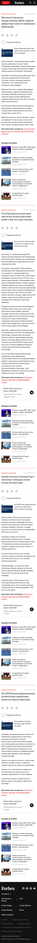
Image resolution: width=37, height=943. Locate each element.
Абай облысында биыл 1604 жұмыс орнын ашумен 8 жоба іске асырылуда (24, 51)
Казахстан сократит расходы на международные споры (16, 379)
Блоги (21, 910)
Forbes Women (7, 910)
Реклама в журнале (24, 923)
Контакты (4, 920)
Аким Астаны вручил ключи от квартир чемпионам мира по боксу (18, 131)
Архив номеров (7, 915)
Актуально (5, 894)
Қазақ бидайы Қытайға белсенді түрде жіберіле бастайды (22, 723)
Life (20, 898)
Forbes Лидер (6, 905)
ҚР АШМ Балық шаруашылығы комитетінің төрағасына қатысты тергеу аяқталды (25, 507)
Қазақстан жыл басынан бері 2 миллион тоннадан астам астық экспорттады (24, 243)
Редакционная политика (20, 920)
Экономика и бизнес (6, 900)
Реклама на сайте (7, 923)
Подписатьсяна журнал (6, 3)
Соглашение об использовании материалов (15, 927)
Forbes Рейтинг (25, 905)
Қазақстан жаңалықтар (8, 14)
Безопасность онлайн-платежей (11, 931)
